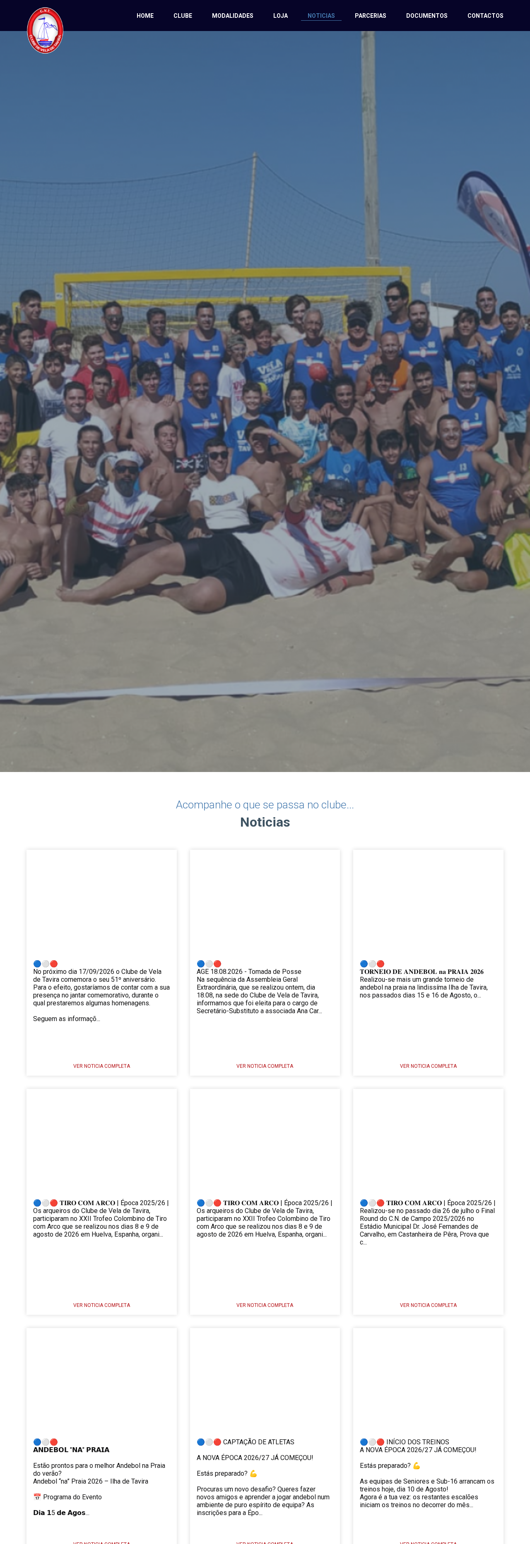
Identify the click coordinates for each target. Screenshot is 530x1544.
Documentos (427, 15)
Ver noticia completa (101, 1066)
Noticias (321, 15)
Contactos (485, 15)
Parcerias (370, 15)
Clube (182, 15)
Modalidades (232, 15)
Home (145, 15)
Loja (280, 15)
